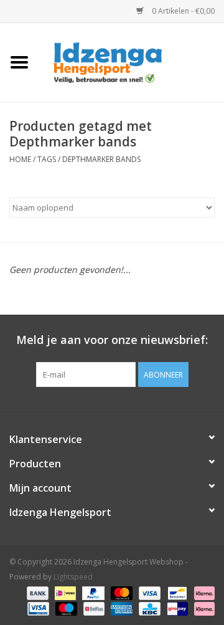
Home (20, 159)
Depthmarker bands (101, 159)
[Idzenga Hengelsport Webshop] (131, 61)
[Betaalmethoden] (36, 592)
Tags (46, 159)
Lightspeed (73, 576)
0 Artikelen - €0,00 (182, 11)
